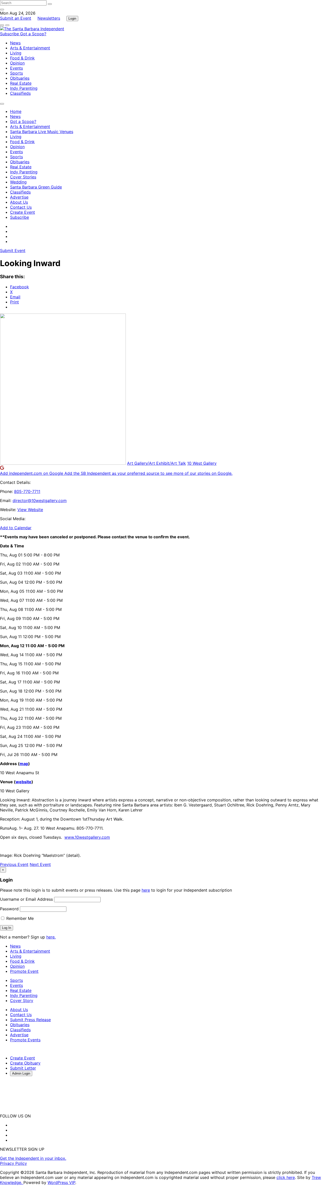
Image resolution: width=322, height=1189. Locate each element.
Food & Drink (22, 57)
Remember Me (19, 918)
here (146, 890)
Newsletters (48, 18)
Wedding (18, 181)
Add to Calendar (15, 527)
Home (15, 111)
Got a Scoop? (33, 33)
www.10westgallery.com (87, 837)
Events (16, 68)
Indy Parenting (23, 88)
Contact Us (21, 207)
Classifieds (20, 93)
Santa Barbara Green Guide (36, 187)
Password (9, 908)
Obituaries (19, 78)
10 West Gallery (202, 463)
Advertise (19, 197)
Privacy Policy (13, 1163)
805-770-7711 (27, 491)
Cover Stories (23, 176)
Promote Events (25, 1039)
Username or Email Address (26, 899)
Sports (16, 73)
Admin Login (21, 1073)
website (23, 781)
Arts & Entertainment (30, 47)
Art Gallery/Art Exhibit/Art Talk (156, 463)
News (15, 42)
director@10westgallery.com (40, 500)
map (24, 763)
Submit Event (12, 250)
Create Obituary (25, 1063)
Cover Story (21, 1000)
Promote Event (24, 971)
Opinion (17, 63)
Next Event (40, 864)
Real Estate (20, 83)
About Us (19, 202)
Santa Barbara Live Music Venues (41, 131)
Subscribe (10, 33)
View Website (30, 509)
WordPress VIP (61, 1182)
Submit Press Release (30, 1019)
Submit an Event (15, 18)
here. (51, 937)
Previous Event (14, 864)
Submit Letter (23, 1068)
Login (72, 18)
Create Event (22, 212)
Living (15, 52)
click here (285, 1177)
